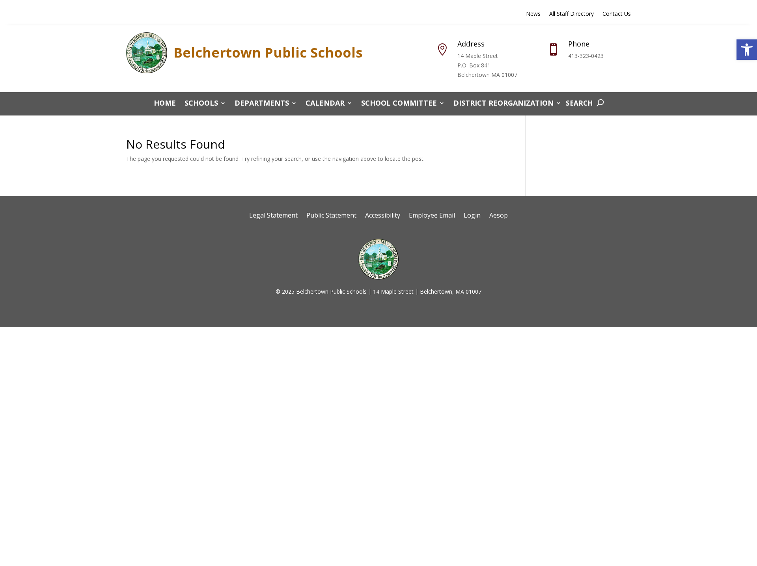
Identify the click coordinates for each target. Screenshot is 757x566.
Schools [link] (201, 104)
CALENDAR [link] (325, 104)
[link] (746, 49)
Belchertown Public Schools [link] (267, 52)
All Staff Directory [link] (571, 14)
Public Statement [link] (331, 216)
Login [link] (472, 216)
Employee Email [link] (432, 216)
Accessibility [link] (382, 216)
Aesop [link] (498, 216)
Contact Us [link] (616, 14)
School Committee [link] (399, 104)
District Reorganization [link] (503, 104)
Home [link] (165, 104)
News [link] (533, 14)
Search (579, 103)
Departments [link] (262, 104)
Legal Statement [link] (273, 216)
